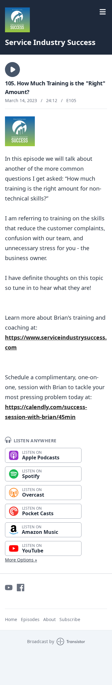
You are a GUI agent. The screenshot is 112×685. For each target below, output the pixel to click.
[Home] (56, 19)
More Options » (21, 560)
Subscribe (69, 619)
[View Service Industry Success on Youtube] (8, 587)
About (49, 619)
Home (11, 619)
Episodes (30, 619)
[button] (12, 69)
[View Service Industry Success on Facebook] (20, 587)
